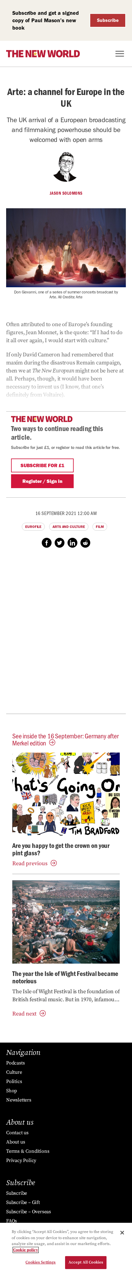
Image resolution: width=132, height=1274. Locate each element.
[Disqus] (66, 634)
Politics (14, 1081)
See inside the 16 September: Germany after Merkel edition (65, 739)
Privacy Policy (21, 1160)
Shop (11, 1091)
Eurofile (33, 527)
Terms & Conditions (27, 1151)
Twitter (59, 543)
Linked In (72, 543)
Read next (24, 1013)
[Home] (43, 53)
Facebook (47, 543)
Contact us (17, 1133)
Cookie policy (25, 1249)
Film (100, 527)
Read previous (30, 863)
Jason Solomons (66, 193)
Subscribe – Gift (23, 1202)
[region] (66, 1248)
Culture (14, 1072)
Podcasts (15, 1063)
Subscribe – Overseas (28, 1212)
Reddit (85, 543)
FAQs (11, 1221)
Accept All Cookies (85, 1262)
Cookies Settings (40, 1262)
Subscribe (108, 20)
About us (15, 1142)
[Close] (122, 1232)
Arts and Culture (68, 527)
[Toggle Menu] (120, 54)
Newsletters (18, 1100)
